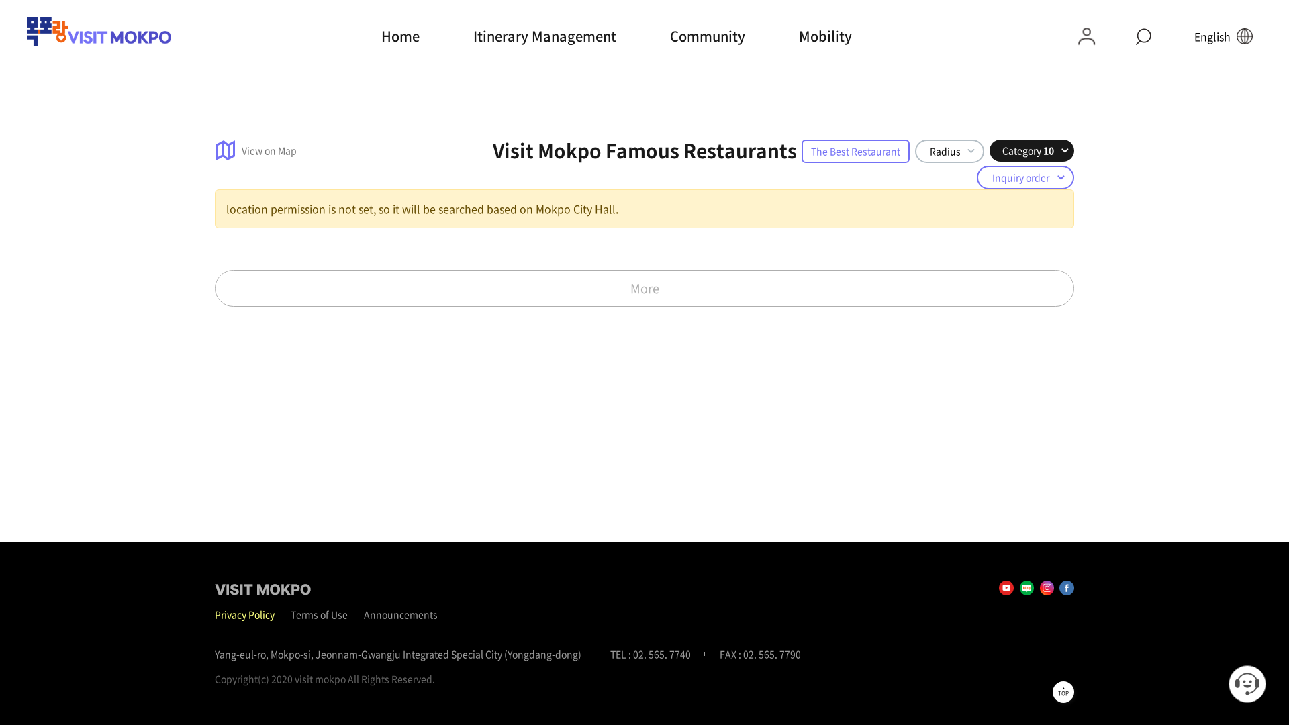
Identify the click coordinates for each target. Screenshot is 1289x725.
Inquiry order (1020, 177)
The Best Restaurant (855, 151)
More (644, 288)
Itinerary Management (544, 36)
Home (400, 36)
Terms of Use (319, 614)
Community (707, 36)
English (1212, 36)
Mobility (825, 36)
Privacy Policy (245, 614)
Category (1028, 150)
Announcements (401, 614)
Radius (945, 151)
